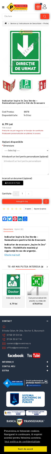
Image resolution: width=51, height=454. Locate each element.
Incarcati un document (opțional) (17, 178)
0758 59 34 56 (14, 335)
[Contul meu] (44, 7)
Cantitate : (7, 194)
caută (44, 16)
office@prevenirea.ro (18, 348)
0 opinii (28, 209)
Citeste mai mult (12, 255)
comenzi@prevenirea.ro (19, 343)
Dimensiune (8, 146)
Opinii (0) (18, 229)
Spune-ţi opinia (40, 209)
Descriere (8, 229)
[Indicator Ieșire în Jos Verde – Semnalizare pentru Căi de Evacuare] (25, 52)
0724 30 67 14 (14, 339)
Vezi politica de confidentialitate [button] (22, 441)
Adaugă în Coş (22, 201)
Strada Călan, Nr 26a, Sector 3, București (23, 331)
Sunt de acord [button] (25, 449)
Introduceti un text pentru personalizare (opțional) (25, 156)
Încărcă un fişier (13, 183)
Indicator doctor (13, 298)
